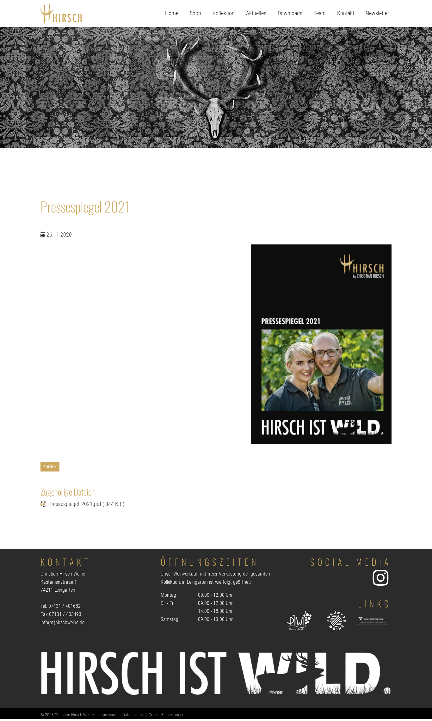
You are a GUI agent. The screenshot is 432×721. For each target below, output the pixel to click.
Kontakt (345, 13)
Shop (195, 13)
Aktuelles (256, 13)
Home (171, 13)
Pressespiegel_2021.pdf (75, 504)
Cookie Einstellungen (166, 715)
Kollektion (224, 13)
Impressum (108, 715)
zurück (50, 467)
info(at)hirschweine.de (62, 622)
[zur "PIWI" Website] (299, 620)
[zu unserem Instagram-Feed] (380, 578)
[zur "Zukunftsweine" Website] (336, 620)
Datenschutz (133, 715)
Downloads (290, 13)
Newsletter (377, 13)
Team (320, 13)
